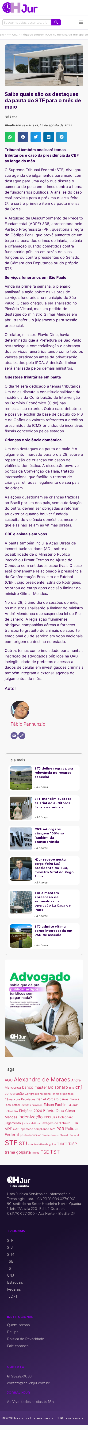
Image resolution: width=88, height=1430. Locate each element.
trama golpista (18, 1152)
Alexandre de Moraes (42, 1079)
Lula (75, 1123)
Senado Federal (69, 1135)
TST (55, 1152)
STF (11, 1143)
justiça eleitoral (31, 1123)
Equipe (13, 1332)
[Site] (21, 735)
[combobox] (26, 22)
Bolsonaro (58, 1087)
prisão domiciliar (30, 1135)
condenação (14, 1093)
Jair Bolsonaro (62, 1117)
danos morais (69, 1099)
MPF (8, 1129)
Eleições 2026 (30, 1111)
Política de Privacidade (25, 1339)
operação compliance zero (38, 1129)
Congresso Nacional (38, 1093)
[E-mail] (14, 735)
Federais (14, 1289)
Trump (35, 1152)
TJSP (72, 1144)
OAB (16, 1129)
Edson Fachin (55, 1104)
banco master (34, 1087)
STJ (23, 1143)
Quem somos (18, 1325)
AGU (9, 1080)
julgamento (13, 1123)
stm (30, 1144)
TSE (45, 1152)
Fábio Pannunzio (28, 724)
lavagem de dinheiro (56, 1123)
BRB (71, 1087)
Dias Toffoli (12, 1105)
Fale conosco (18, 1346)
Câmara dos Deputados (20, 1099)
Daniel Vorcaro (47, 1099)
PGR (60, 1128)
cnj (78, 1087)
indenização (31, 1116)
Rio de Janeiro (50, 1135)
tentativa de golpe (45, 1144)
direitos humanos (32, 1105)
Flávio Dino (53, 1110)
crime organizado (63, 1093)
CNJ (10, 1275)
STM (10, 1254)
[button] (10, 137)
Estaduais (15, 1282)
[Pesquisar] (56, 22)
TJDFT (62, 1144)
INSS (47, 1117)
